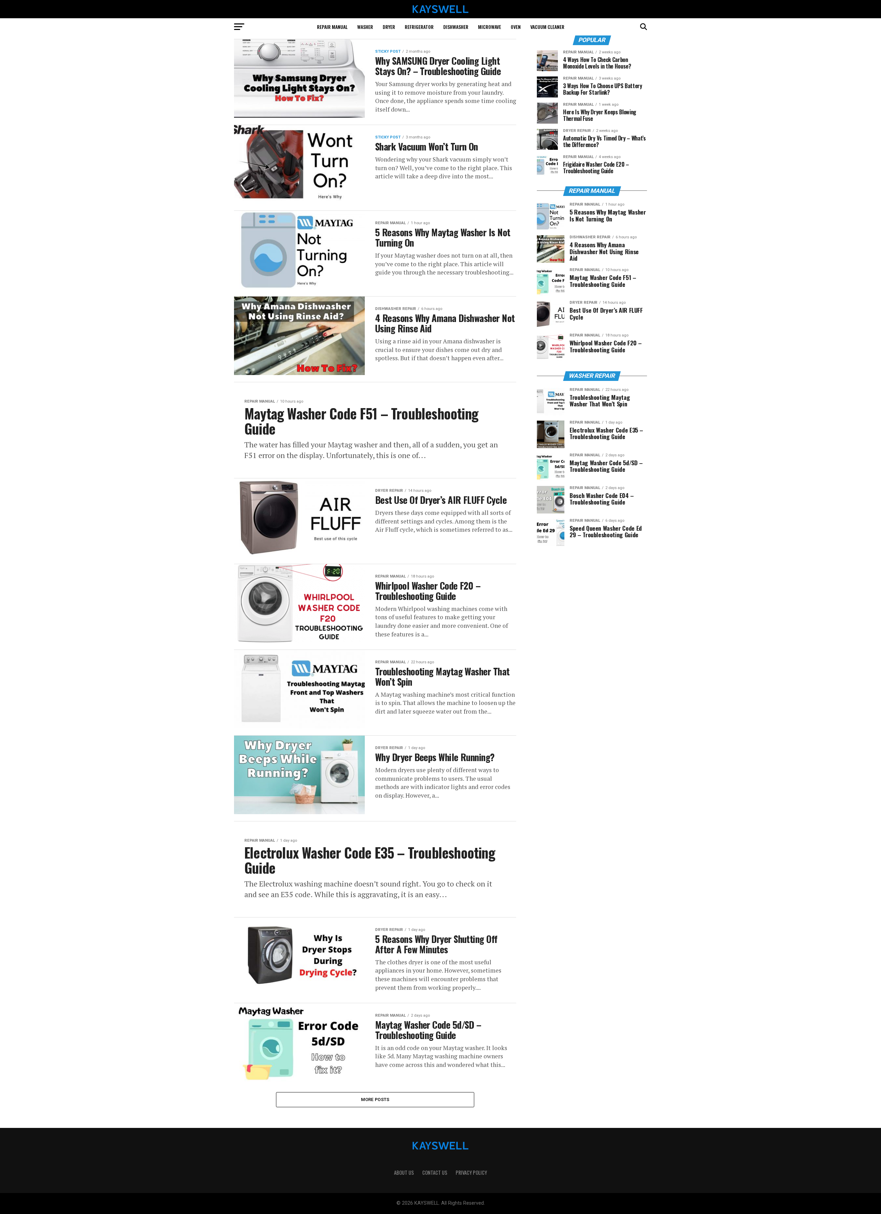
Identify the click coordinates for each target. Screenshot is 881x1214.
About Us (404, 1172)
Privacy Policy (471, 1172)
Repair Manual (332, 26)
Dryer (389, 26)
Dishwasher (455, 26)
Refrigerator (419, 26)
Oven (516, 26)
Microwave (489, 26)
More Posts (375, 1099)
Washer (365, 26)
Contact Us (434, 1172)
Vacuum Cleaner (547, 26)
